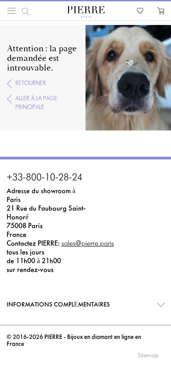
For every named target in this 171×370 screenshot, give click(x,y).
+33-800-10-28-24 (44, 178)
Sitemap (148, 356)
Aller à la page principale (36, 103)
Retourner (30, 83)
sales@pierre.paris (87, 243)
